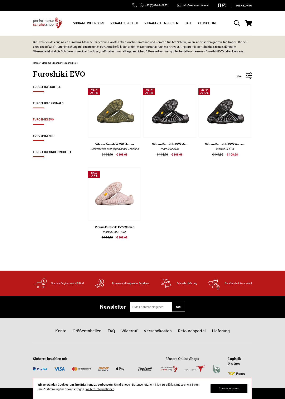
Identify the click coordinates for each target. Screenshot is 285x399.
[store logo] (48, 23)
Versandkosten (158, 330)
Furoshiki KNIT (44, 135)
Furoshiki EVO (43, 119)
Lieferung (221, 330)
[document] (142, 388)
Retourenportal (192, 330)
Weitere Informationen (100, 389)
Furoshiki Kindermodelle (52, 152)
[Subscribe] (178, 307)
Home (36, 63)
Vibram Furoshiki (51, 63)
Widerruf (129, 330)
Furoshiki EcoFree (47, 87)
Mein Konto (244, 5)
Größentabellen (87, 330)
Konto (60, 330)
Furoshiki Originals (48, 103)
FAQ (111, 330)
